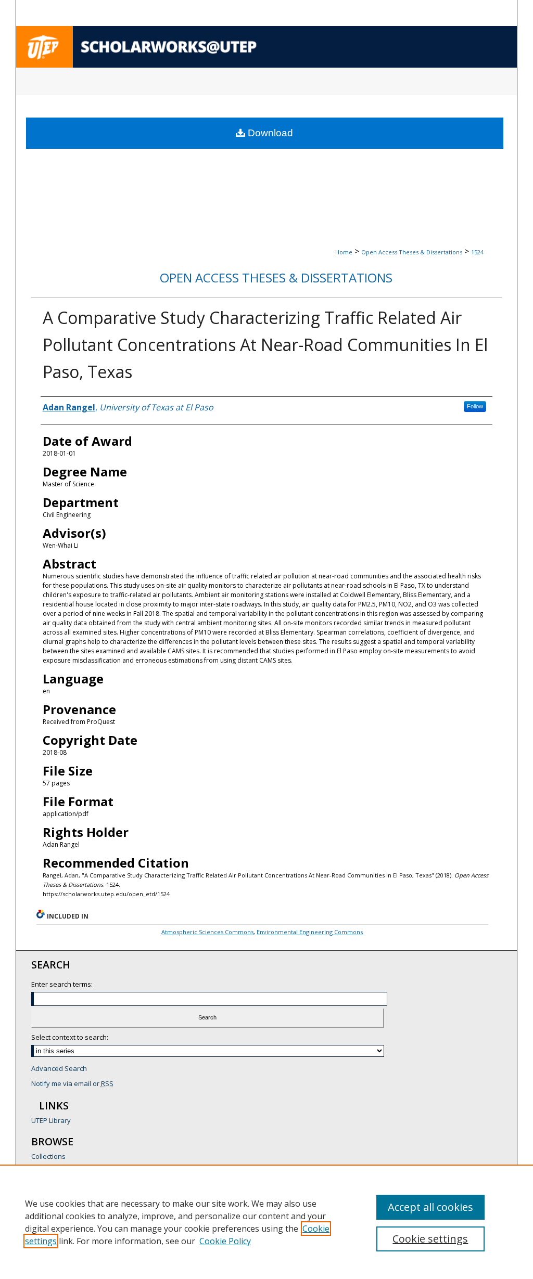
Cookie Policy (225, 1241)
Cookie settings (430, 1239)
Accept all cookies (430, 1207)
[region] (266, 1222)
